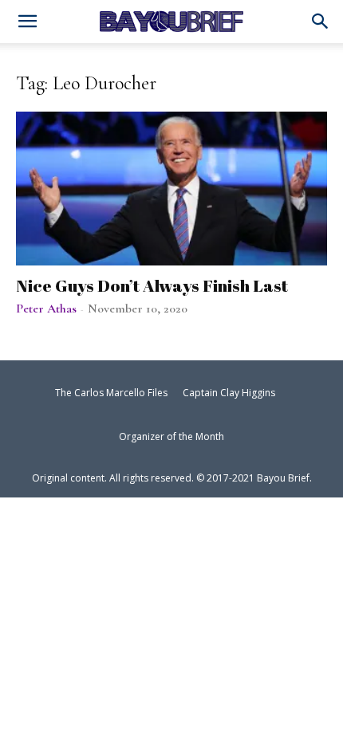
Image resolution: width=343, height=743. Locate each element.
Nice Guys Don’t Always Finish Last (152, 285)
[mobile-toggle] (27, 23)
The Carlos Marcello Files (111, 392)
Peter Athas (46, 308)
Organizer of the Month (171, 436)
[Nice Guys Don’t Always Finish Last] (171, 188)
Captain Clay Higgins (229, 392)
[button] (320, 22)
